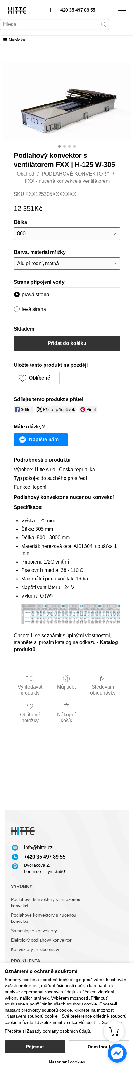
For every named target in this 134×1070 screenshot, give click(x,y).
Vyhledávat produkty (30, 689)
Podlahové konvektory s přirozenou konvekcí (45, 902)
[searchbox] (54, 24)
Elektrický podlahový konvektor (41, 939)
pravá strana (35, 294)
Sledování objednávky (103, 689)
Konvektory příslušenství (35, 949)
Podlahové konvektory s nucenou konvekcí (43, 918)
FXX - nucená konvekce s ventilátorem (67, 181)
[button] (37, 378)
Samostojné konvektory (34, 930)
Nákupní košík (66, 717)
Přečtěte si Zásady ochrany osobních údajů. (48, 1031)
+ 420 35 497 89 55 (76, 9)
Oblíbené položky (30, 717)
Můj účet (66, 687)
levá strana (34, 309)
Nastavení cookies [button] (67, 1061)
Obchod (25, 174)
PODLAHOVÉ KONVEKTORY (76, 174)
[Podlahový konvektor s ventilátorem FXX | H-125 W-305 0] (67, 101)
